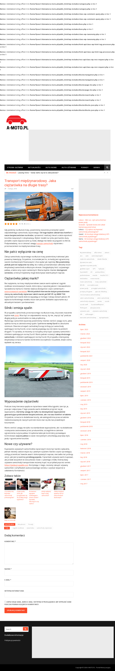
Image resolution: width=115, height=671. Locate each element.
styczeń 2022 (85, 347)
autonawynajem (97, 256)
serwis (99, 301)
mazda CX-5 (104, 275)
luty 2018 (83, 457)
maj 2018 (83, 444)
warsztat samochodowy (88, 318)
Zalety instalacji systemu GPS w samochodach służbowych (59, 494)
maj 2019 (83, 404)
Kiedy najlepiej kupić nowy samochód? (46, 493)
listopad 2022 (85, 343)
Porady (84, 167)
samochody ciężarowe (44, 528)
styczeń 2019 (85, 413)
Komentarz (10, 541)
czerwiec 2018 (85, 440)
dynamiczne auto (86, 262)
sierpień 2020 (85, 360)
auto (87, 256)
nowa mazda (94, 279)
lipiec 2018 (84, 435)
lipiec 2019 (84, 396)
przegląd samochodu (98, 288)
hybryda (101, 269)
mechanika (83, 279)
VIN (81, 314)
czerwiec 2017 (85, 479)
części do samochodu (87, 259)
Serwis (96, 167)
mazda (95, 275)
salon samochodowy (87, 298)
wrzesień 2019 (85, 387)
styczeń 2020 (85, 369)
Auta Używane (69, 167)
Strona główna (15, 167)
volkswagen (89, 314)
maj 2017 (83, 484)
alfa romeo (98, 253)
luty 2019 (83, 409)
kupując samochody (44, 243)
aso (81, 256)
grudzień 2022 (85, 338)
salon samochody (103, 298)
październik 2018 (86, 426)
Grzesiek (82, 225)
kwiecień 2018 (85, 448)
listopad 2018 (85, 422)
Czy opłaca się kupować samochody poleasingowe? (9, 494)
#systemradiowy (85, 253)
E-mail (7, 580)
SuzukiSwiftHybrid (97, 304)
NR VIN (82, 285)
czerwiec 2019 (85, 400)
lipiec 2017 (84, 475)
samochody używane (87, 301)
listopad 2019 (85, 378)
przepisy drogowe (86, 292)
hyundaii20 (83, 272)
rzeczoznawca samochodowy (90, 295)
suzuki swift (84, 304)
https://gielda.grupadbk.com (16, 465)
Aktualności (34, 167)
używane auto (85, 311)
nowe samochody (86, 282)
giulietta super (85, 269)
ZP (5, 189)
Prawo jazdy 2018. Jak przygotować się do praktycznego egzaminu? (22, 495)
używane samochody (100, 311)
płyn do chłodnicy (101, 292)
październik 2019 (86, 382)
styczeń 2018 (85, 462)
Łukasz (81, 220)
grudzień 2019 (85, 374)
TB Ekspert (83, 308)
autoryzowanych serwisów (15, 291)
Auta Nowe (51, 167)
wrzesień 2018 (85, 431)
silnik (16, 315)
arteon (107, 253)
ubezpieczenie (95, 308)
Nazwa (8, 569)
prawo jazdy (84, 288)
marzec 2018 (85, 453)
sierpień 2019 (85, 391)
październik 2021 (86, 356)
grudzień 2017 (85, 466)
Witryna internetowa (14, 591)
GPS (94, 269)
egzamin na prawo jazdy (88, 265)
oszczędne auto (92, 285)
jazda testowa (85, 275)
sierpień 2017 (85, 471)
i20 (91, 272)
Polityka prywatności (12, 640)
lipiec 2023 (84, 329)
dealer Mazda (102, 259)
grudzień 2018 (85, 418)
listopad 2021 (85, 352)
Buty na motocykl (9, 520)
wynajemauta (103, 318)
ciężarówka (30, 528)
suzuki (107, 301)
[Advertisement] (70, 145)
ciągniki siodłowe (18, 528)
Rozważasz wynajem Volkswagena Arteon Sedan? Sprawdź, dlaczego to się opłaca (34, 497)
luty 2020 (83, 365)
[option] (63, 173)
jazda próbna (99, 272)
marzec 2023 (85, 334)
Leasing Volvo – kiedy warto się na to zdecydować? (38, 173)
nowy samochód (100, 282)
